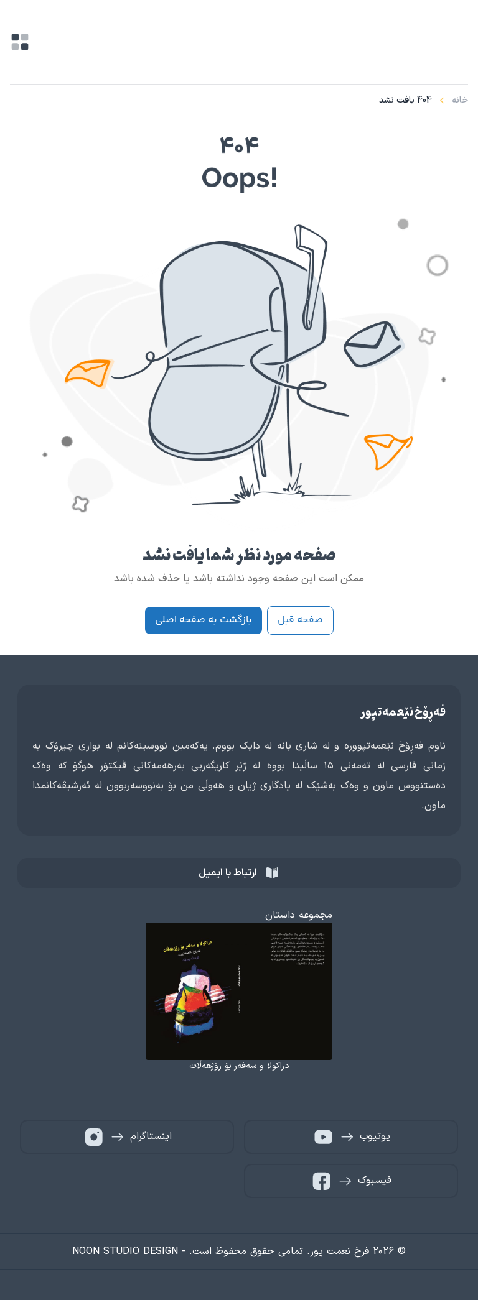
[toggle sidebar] (20, 42)
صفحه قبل (300, 620)
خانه (460, 100)
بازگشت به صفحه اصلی (203, 620)
